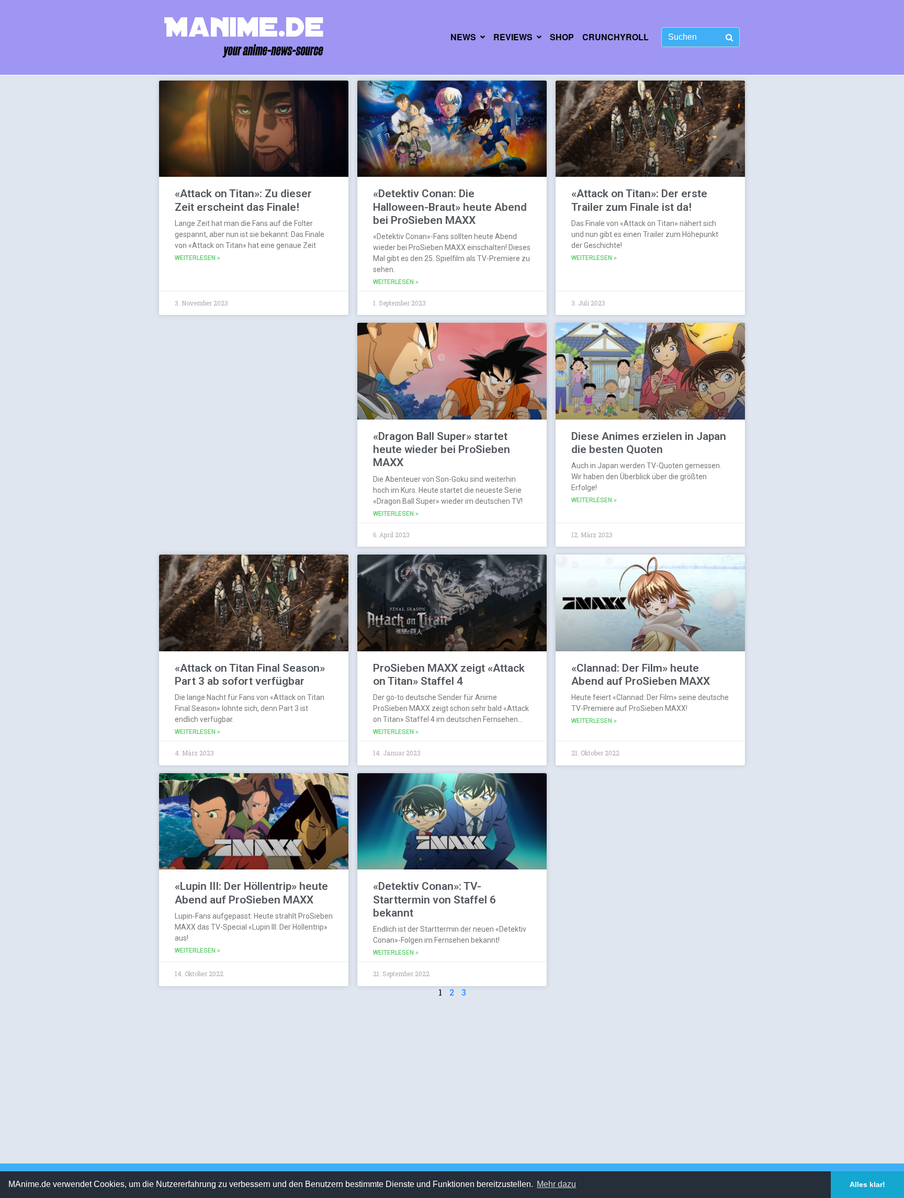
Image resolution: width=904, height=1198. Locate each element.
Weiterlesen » (197, 258)
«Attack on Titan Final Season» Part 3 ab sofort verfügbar (250, 674)
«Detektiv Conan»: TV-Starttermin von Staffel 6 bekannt (434, 899)
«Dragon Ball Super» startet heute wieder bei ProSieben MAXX (441, 449)
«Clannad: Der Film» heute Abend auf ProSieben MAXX (640, 674)
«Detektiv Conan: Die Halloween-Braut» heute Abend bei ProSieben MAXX (450, 206)
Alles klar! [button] (867, 1184)
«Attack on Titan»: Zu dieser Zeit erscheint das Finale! (243, 200)
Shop (562, 37)
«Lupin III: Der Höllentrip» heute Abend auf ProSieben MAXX (251, 893)
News (463, 37)
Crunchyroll (615, 37)
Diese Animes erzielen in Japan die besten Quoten (648, 443)
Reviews (513, 37)
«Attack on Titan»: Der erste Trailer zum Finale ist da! (639, 200)
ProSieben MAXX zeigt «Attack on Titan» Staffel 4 (449, 674)
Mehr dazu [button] (556, 1184)
